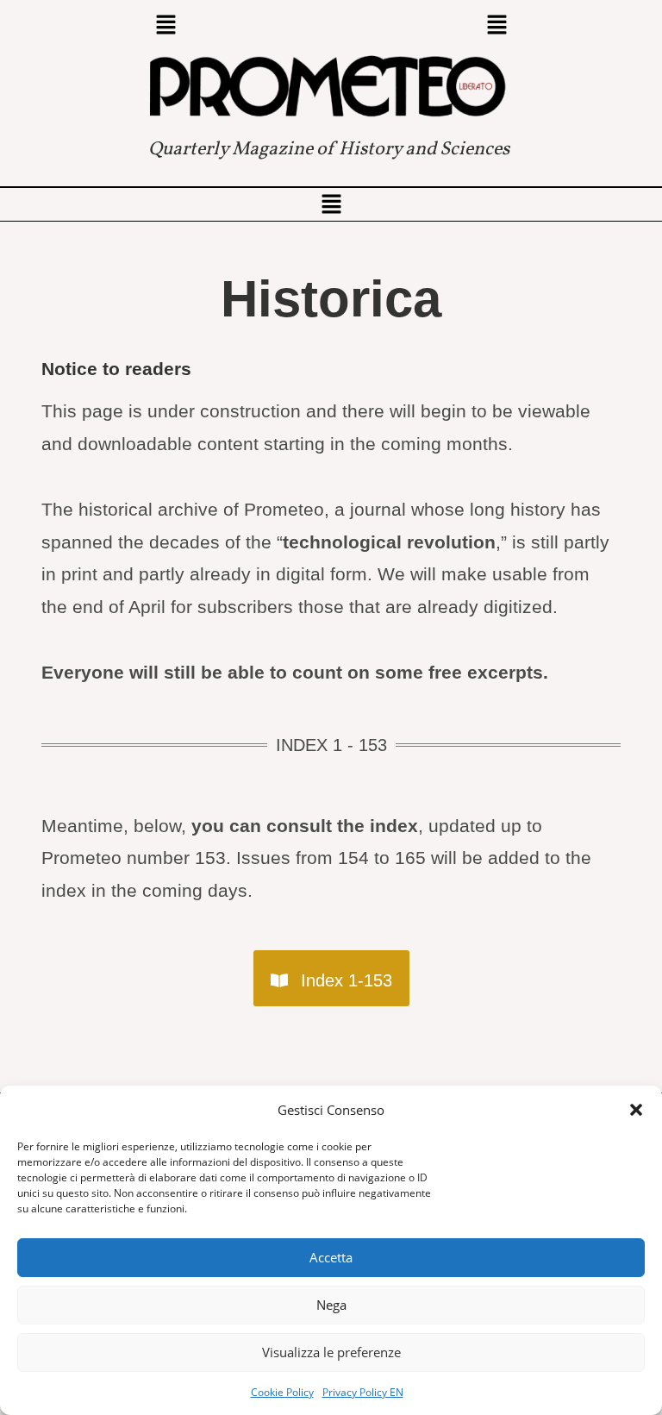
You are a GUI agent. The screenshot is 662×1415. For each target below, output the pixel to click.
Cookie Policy (282, 1392)
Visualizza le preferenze (331, 1352)
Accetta (331, 1257)
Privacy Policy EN (362, 1392)
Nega (331, 1304)
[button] (636, 1109)
